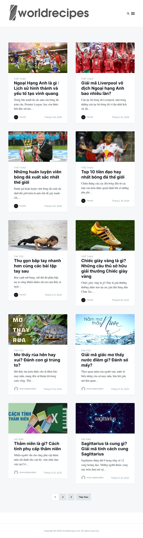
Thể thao (20, 79)
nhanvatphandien (27, 388)
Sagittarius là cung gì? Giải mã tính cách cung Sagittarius (104, 448)
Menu (133, 13)
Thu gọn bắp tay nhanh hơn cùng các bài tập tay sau (37, 266)
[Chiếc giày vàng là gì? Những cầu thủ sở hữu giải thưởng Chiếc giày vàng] (105, 235)
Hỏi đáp (19, 439)
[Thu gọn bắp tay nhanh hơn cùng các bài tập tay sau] (37, 235)
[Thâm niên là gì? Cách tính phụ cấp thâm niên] (37, 418)
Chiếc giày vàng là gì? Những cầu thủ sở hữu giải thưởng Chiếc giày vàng (104, 268)
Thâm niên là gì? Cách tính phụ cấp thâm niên (37, 446)
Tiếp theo (83, 497)
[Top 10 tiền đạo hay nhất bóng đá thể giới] (105, 146)
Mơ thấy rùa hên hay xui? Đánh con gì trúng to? (37, 360)
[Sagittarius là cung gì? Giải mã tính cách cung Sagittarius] (105, 418)
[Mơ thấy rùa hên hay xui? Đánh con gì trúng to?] (37, 329)
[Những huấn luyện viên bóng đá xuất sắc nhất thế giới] (37, 146)
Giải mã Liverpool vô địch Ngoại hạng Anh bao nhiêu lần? (102, 88)
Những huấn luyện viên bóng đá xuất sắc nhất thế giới (37, 177)
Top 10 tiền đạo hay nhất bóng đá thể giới (103, 174)
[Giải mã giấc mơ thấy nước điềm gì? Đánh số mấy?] (105, 329)
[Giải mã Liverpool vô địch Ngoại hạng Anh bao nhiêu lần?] (105, 57)
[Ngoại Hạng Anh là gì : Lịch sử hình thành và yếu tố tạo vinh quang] (37, 57)
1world (22, 117)
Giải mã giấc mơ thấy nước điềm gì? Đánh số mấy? (104, 360)
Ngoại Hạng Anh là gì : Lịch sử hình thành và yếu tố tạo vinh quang (36, 88)
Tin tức (19, 256)
